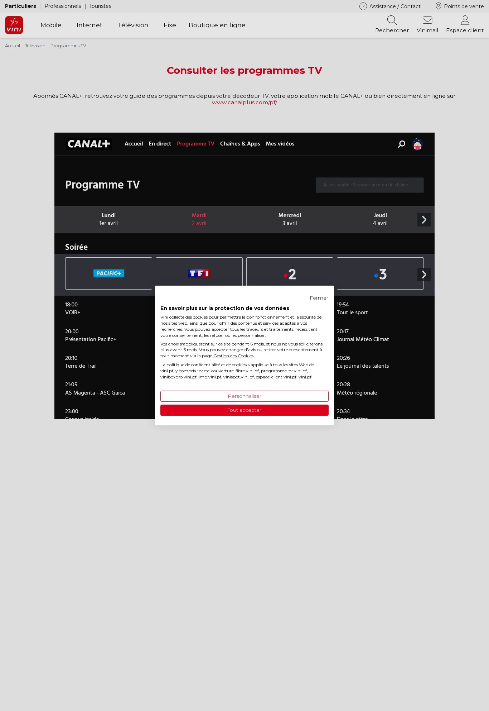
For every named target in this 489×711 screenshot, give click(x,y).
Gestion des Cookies (233, 355)
